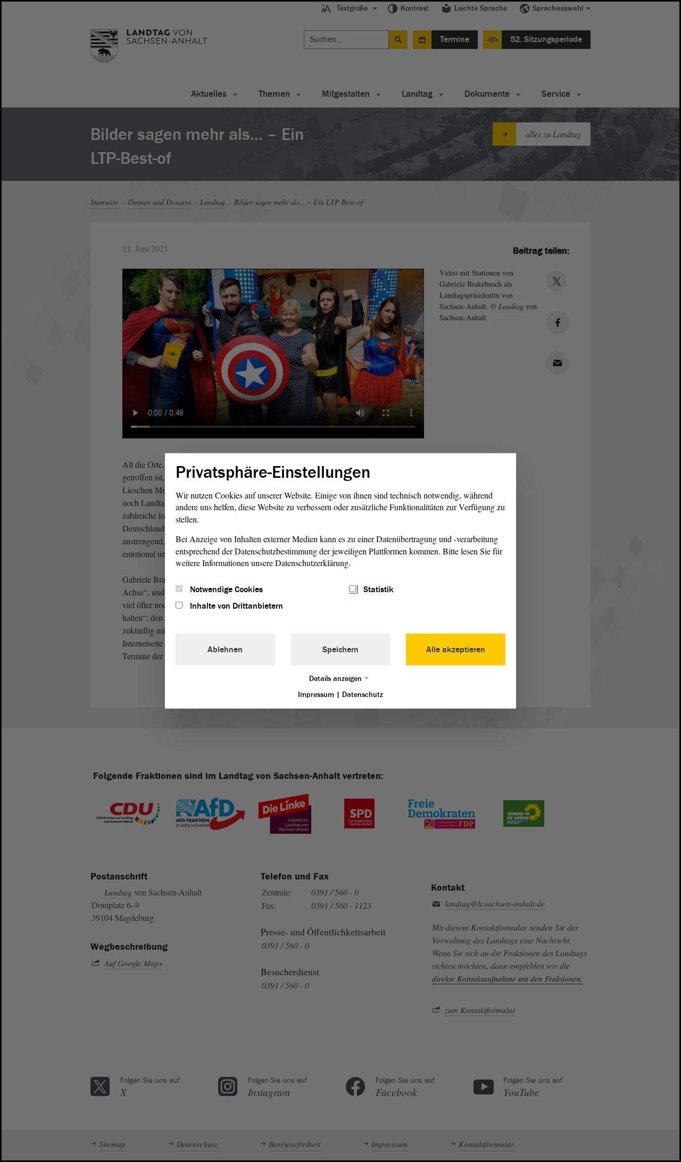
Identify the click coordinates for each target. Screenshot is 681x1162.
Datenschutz (362, 694)
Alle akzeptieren (455, 649)
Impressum (316, 694)
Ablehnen (225, 649)
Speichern (340, 649)
